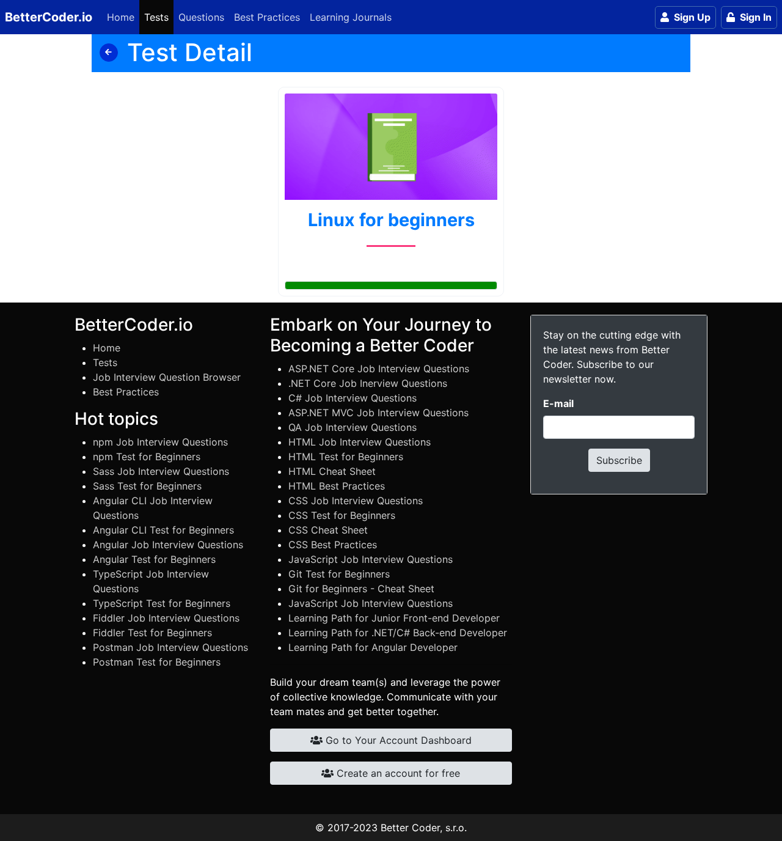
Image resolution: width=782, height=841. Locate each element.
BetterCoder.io (48, 17)
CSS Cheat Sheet (328, 530)
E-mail (558, 403)
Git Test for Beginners (339, 574)
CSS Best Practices (332, 544)
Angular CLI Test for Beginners (163, 530)
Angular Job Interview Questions (168, 544)
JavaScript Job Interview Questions (370, 559)
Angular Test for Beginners (154, 559)
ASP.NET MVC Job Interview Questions (378, 412)
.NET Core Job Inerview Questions (367, 383)
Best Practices (267, 17)
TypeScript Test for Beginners (161, 603)
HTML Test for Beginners (345, 456)
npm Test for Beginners (146, 456)
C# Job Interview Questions (352, 398)
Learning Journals (351, 17)
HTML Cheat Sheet (332, 471)
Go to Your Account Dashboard (397, 740)
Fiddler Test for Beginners (152, 632)
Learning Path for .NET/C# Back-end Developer (397, 632)
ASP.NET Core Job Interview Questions (378, 368)
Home (120, 17)
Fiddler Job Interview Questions (166, 618)
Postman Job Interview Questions (170, 647)
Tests (156, 17)
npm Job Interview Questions (160, 442)
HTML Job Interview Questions (359, 442)
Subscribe (619, 460)
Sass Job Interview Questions (161, 471)
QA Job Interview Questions (352, 427)
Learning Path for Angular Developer (373, 647)
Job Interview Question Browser (167, 377)
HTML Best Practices (336, 486)
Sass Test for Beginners (147, 486)
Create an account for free (397, 773)
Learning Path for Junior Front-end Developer (394, 618)
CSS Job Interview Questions (355, 500)
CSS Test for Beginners (341, 515)
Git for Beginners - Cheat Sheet (361, 588)
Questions (201, 17)
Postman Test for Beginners (157, 662)
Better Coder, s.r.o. (424, 827)
